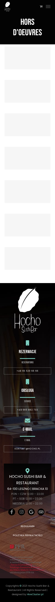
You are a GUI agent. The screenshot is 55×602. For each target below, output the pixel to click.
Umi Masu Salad (27, 220)
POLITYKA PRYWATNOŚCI (27, 535)
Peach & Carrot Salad (27, 86)
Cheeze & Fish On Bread (27, 120)
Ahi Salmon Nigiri (27, 254)
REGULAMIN (27, 526)
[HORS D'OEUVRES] (27, 57)
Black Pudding (27, 53)
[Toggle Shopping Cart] (41, 6)
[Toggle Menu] (48, 6)
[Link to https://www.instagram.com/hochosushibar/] (21, 512)
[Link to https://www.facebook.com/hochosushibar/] (11, 512)
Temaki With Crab (27, 187)
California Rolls (27, 153)
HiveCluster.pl (35, 594)
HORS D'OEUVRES (27, 63)
